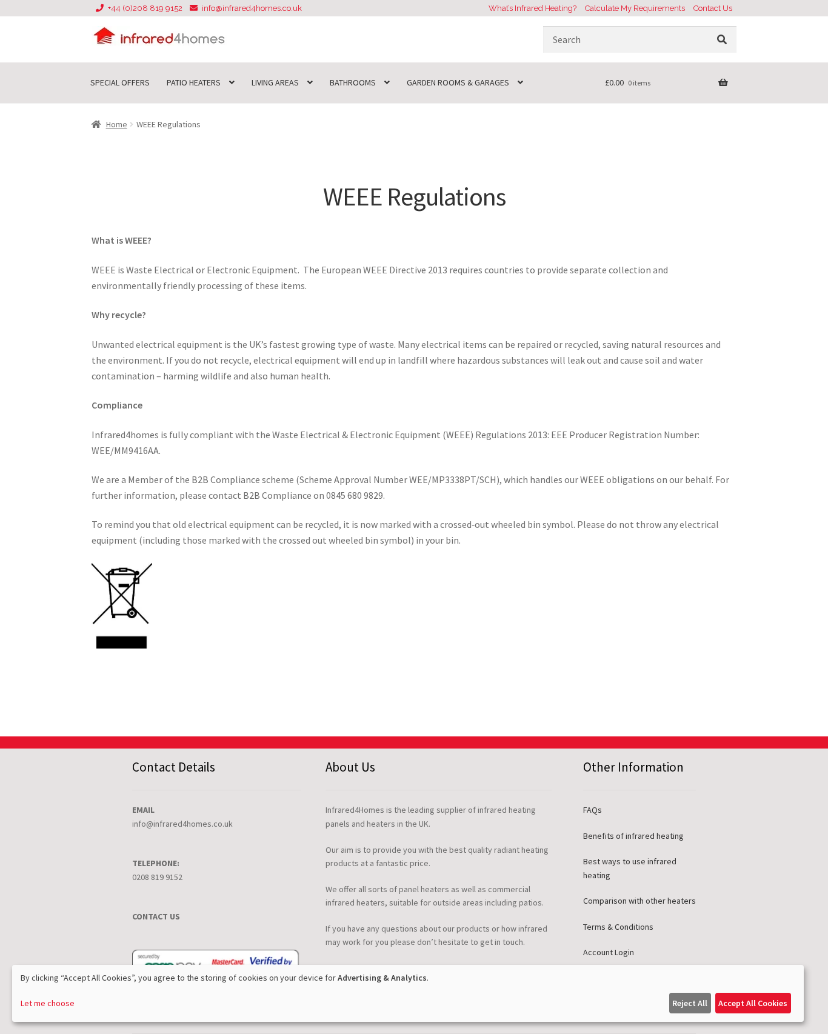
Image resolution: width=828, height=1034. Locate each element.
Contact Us (712, 8)
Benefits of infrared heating (633, 835)
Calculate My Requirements (635, 8)
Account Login (608, 952)
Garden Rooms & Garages (458, 82)
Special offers (120, 82)
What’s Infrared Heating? (532, 8)
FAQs (592, 809)
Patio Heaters (194, 82)
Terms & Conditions (618, 926)
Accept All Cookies (752, 1003)
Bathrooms (353, 82)
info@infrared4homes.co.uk (252, 8)
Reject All (689, 1003)
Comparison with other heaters (639, 900)
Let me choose (48, 1003)
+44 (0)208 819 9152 (145, 8)
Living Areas (275, 82)
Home (116, 124)
